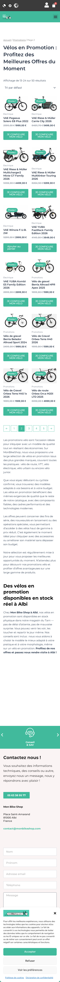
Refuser (30, 960)
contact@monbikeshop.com (22, 828)
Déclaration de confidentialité (39, 977)
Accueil (7, 40)
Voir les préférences (30, 970)
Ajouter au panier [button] (13, 247)
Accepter (30, 951)
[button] (55, 913)
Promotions (19, 40)
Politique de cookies (14, 977)
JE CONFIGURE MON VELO (16, 135)
